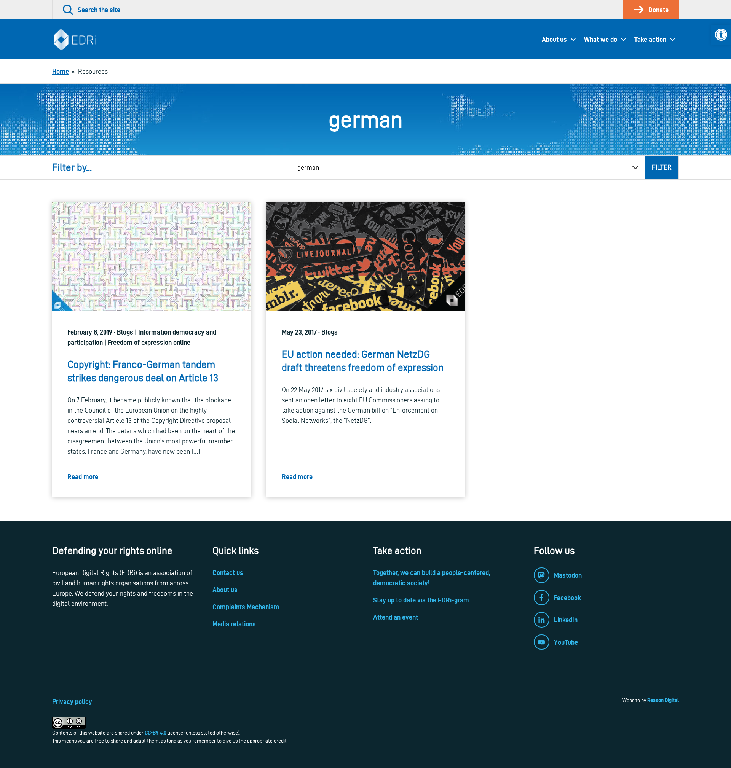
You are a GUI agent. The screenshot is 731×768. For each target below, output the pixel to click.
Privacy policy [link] (72, 701)
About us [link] (554, 39)
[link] (721, 35)
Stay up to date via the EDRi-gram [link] (421, 600)
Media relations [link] (234, 624)
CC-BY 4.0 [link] (155, 733)
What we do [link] (600, 39)
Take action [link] (650, 39)
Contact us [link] (227, 572)
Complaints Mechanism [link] (245, 606)
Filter (662, 167)
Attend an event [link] (395, 617)
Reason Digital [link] (663, 700)
